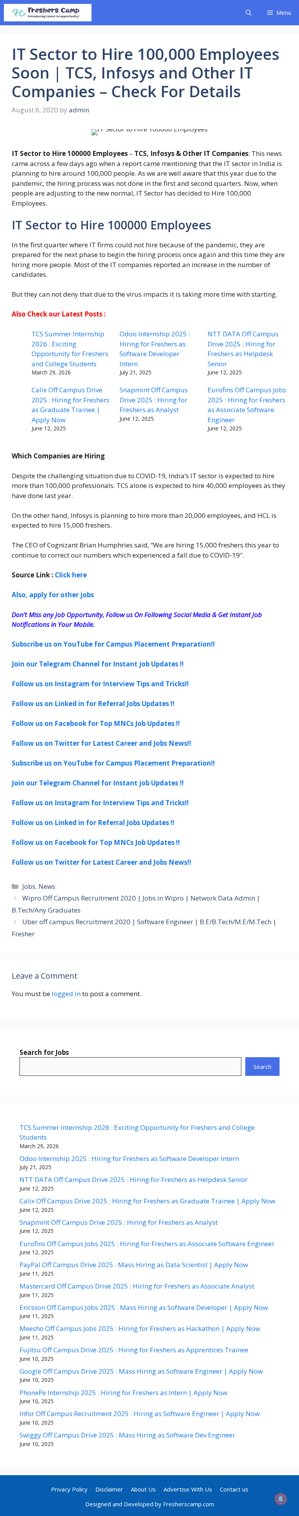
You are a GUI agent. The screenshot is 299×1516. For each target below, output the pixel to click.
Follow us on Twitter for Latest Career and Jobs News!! (101, 743)
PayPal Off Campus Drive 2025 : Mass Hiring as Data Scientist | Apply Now (133, 1264)
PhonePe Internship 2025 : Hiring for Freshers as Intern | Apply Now (123, 1392)
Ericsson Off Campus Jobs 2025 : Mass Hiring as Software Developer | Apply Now (143, 1307)
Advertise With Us (188, 1489)
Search (262, 1066)
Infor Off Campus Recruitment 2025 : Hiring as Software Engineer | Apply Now (139, 1413)
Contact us (234, 1489)
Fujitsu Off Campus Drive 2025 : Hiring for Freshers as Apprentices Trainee (133, 1349)
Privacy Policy (69, 1489)
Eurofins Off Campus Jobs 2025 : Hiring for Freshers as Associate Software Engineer (146, 1243)
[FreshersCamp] (47, 12)
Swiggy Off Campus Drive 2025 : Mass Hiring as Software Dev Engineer (127, 1434)
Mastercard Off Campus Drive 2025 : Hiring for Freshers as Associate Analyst (136, 1286)
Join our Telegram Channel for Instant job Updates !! (98, 663)
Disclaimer (109, 1489)
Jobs (28, 886)
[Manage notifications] (280, 1499)
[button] (248, 12)
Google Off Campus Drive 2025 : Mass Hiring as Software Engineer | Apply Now (141, 1371)
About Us (143, 1489)
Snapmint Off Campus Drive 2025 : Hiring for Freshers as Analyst (154, 399)
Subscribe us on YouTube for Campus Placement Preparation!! (113, 644)
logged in (66, 993)
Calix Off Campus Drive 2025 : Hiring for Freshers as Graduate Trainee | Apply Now (147, 1200)
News (47, 886)
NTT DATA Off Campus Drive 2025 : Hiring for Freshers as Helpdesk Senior (133, 1179)
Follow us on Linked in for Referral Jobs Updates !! (93, 703)
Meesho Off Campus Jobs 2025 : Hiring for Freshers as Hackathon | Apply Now (139, 1328)
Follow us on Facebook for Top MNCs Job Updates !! (96, 723)
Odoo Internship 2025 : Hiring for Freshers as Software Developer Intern (129, 1158)
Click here (71, 574)
